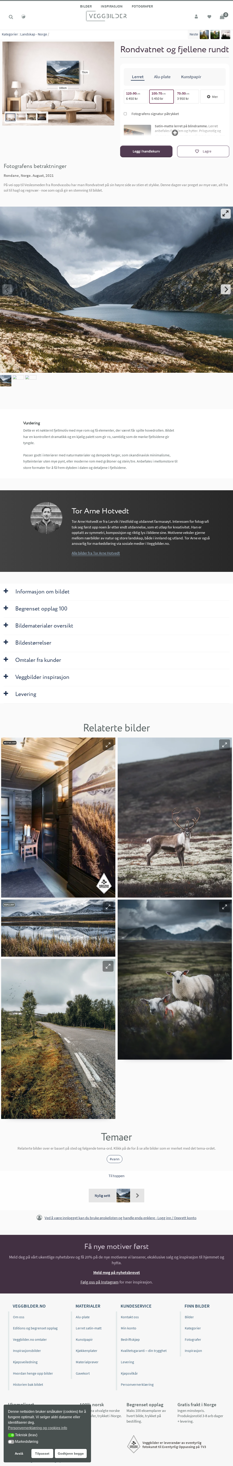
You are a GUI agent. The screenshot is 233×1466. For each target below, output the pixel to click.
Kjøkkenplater (86, 1350)
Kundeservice (136, 1306)
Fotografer (142, 6)
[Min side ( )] (196, 17)
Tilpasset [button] (42, 1453)
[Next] (226, 289)
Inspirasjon (112, 6)
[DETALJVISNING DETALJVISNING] (116, 289)
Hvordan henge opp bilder (33, 1373)
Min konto (128, 1328)
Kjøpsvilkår (129, 1373)
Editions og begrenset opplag (35, 1328)
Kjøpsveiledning (25, 1362)
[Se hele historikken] (137, 1195)
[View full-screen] (226, 214)
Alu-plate (83, 1317)
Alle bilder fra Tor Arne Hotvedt (96, 552)
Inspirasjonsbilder (27, 1350)
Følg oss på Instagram (100, 1282)
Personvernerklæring (137, 1384)
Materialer (88, 1306)
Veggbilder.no (29, 1306)
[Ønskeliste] (209, 17)
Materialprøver (87, 1362)
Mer (215, 96)
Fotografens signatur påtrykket (155, 113)
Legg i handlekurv (146, 151)
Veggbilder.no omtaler (30, 1339)
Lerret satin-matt (88, 1328)
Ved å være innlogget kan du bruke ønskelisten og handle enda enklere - (120, 1217)
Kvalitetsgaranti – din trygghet (144, 1350)
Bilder (86, 6)
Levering (127, 1362)
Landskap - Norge (33, 34)
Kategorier (10, 34)
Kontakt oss (130, 1317)
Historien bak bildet (28, 1384)
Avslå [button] (19, 1453)
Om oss (18, 1317)
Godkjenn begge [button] (71, 1453)
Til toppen (116, 1175)
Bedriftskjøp (130, 1339)
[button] (108, 744)
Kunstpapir (84, 1339)
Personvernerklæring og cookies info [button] (37, 1428)
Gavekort (83, 1373)
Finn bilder (197, 1306)
